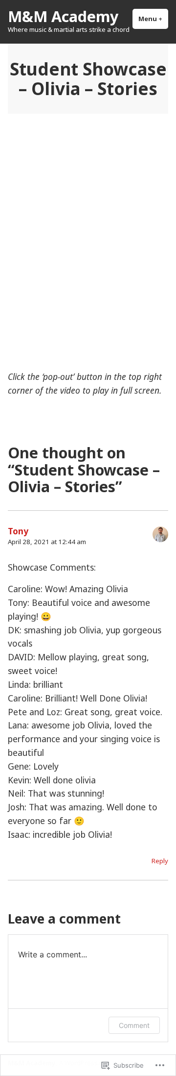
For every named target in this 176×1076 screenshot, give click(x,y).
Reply (160, 860)
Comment (134, 1025)
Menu (153, 18)
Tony (18, 531)
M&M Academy (63, 16)
